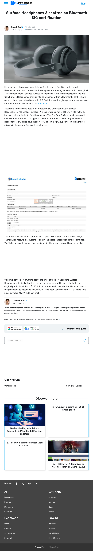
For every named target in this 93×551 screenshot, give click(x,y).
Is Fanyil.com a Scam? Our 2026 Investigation (68, 408)
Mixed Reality (54, 538)
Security (8, 512)
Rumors (7, 528)
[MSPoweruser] (21, 3)
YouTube (29, 484)
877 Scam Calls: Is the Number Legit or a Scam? (25, 444)
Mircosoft (52, 497)
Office (51, 512)
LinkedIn (36, 484)
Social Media (53, 533)
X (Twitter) (23, 484)
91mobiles (43, 103)
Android (51, 502)
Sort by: (70, 386)
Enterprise (9, 502)
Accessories (9, 533)
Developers (9, 497)
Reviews (52, 524)
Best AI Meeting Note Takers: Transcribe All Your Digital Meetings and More (25, 431)
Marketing (8, 507)
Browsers (52, 528)
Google (51, 507)
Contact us (53, 547)
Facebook (16, 484)
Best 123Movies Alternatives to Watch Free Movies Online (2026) (68, 465)
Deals (6, 524)
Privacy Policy (40, 547)
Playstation (9, 538)
